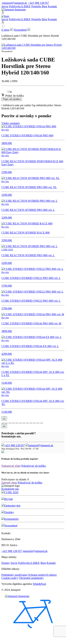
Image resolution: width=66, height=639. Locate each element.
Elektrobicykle (12, 505)
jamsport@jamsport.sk (40, 445)
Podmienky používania (14, 574)
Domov (5, 562)
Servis (4, 6)
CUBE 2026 (11, 492)
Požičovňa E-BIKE (20, 6)
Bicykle (8, 499)
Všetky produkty (10, 123)
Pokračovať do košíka (33, 465)
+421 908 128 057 (14, 445)
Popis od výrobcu (12, 99)
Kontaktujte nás (10, 488)
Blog (44, 6)
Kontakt (52, 6)
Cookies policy (9, 577)
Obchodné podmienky (31, 577)
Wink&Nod (39, 583)
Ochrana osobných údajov (42, 574)
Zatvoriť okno (9, 482)
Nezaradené (20, 29)
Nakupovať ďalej (11, 465)
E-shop (5, 29)
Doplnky (9, 512)
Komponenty (11, 518)
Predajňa (36, 6)
